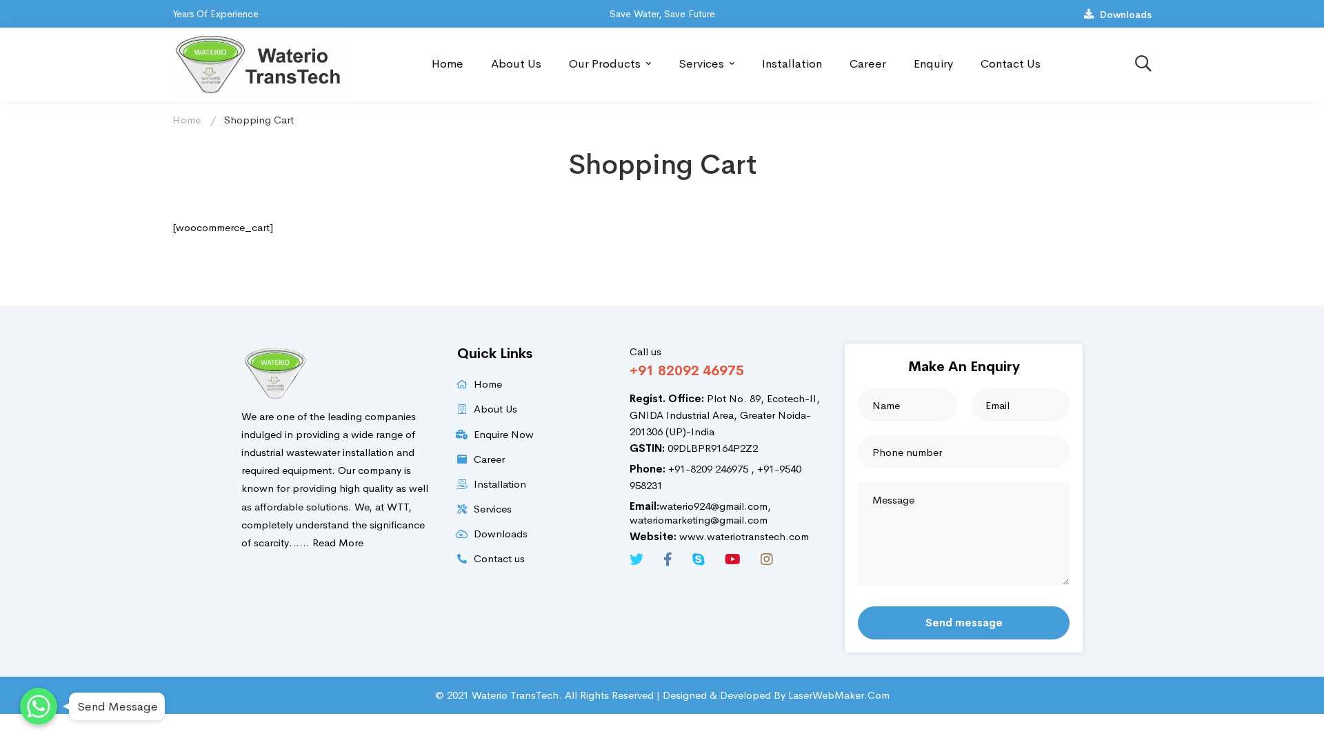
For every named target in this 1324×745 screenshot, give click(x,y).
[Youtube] (732, 559)
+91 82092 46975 (687, 370)
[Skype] (698, 559)
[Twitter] (636, 559)
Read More (337, 542)
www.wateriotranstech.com (719, 536)
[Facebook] (668, 559)
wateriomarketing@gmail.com (699, 519)
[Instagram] (766, 559)
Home (186, 119)
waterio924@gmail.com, (700, 506)
